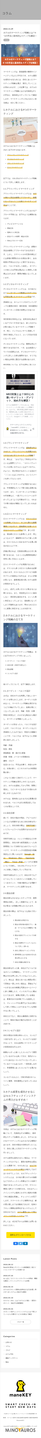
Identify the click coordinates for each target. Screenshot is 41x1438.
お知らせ (9, 1342)
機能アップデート (12, 1358)
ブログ (8, 1350)
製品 (7, 1362)
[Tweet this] (20, 1243)
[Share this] (15, 1243)
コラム (8, 1346)
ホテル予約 (9, 1354)
